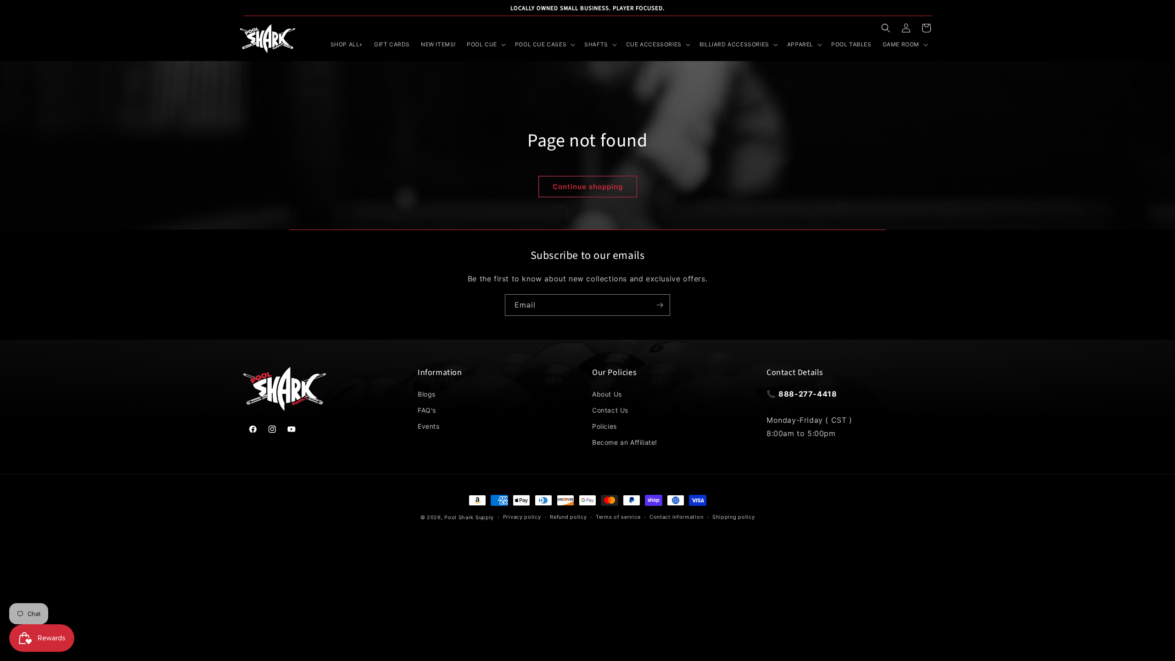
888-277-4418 (807, 393)
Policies (604, 426)
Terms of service (618, 517)
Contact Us (610, 410)
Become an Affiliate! (624, 442)
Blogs (427, 394)
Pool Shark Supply (469, 517)
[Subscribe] (659, 305)
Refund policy (568, 517)
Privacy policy (522, 517)
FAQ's (427, 410)
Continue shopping (588, 186)
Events (429, 426)
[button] (886, 28)
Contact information (676, 517)
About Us (607, 394)
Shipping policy (733, 517)
